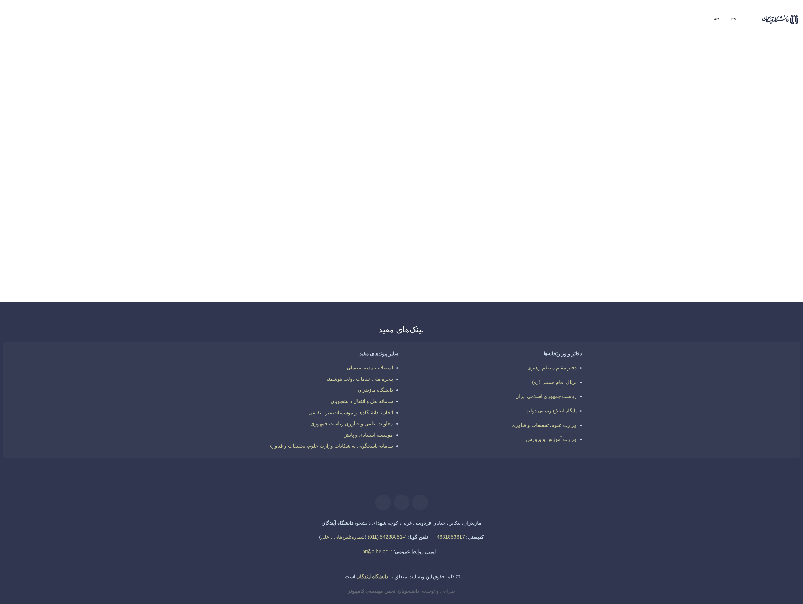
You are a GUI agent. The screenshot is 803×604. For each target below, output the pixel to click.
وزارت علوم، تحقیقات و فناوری (544, 425)
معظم (548, 367)
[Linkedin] (420, 502)
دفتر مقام (566, 367)
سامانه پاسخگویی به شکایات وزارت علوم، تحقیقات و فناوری (330, 445)
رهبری (534, 367)
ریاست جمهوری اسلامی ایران (546, 396)
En (733, 19)
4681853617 (451, 537)
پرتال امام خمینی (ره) (554, 382)
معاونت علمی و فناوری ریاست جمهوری (352, 423)
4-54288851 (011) (387, 537)
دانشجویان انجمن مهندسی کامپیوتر (383, 591)
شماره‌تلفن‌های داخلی (343, 537)
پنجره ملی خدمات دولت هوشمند (359, 379)
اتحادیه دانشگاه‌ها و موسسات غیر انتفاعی (350, 412)
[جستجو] (7, 44)
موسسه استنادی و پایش (368, 434)
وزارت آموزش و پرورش (551, 439)
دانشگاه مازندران (375, 390)
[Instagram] (401, 502)
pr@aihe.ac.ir (377, 551)
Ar (716, 19)
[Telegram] (383, 502)
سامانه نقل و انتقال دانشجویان (362, 401)
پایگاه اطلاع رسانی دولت (551, 410)
